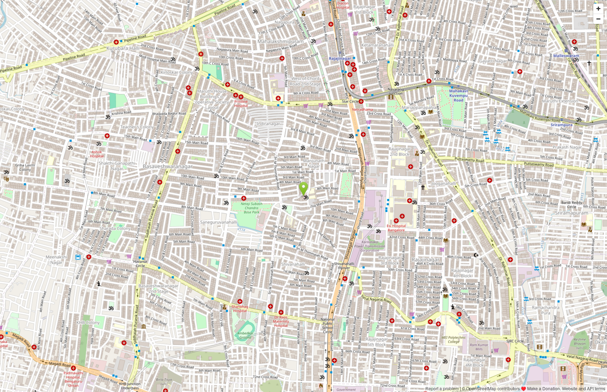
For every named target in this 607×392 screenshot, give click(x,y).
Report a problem (442, 388)
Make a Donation (543, 388)
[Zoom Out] (598, 19)
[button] (303, 189)
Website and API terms (583, 388)
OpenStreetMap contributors (493, 388)
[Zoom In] (598, 9)
